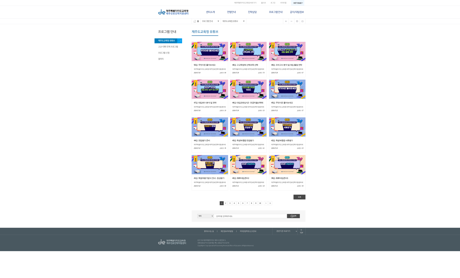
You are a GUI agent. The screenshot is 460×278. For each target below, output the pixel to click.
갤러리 (161, 59)
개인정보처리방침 (226, 231)
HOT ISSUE (297, 3)
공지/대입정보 (297, 12)
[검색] (293, 216)
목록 (299, 197)
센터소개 (210, 12)
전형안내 (231, 12)
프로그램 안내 (275, 12)
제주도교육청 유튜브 (166, 40)
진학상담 (252, 12)
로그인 (273, 3)
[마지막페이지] (270, 203)
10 (260, 203)
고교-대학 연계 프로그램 (168, 47)
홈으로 (263, 3)
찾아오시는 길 (209, 231)
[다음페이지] (266, 203)
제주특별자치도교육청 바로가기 (245, 3)
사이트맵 (283, 3)
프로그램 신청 (163, 53)
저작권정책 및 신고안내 (248, 231)
